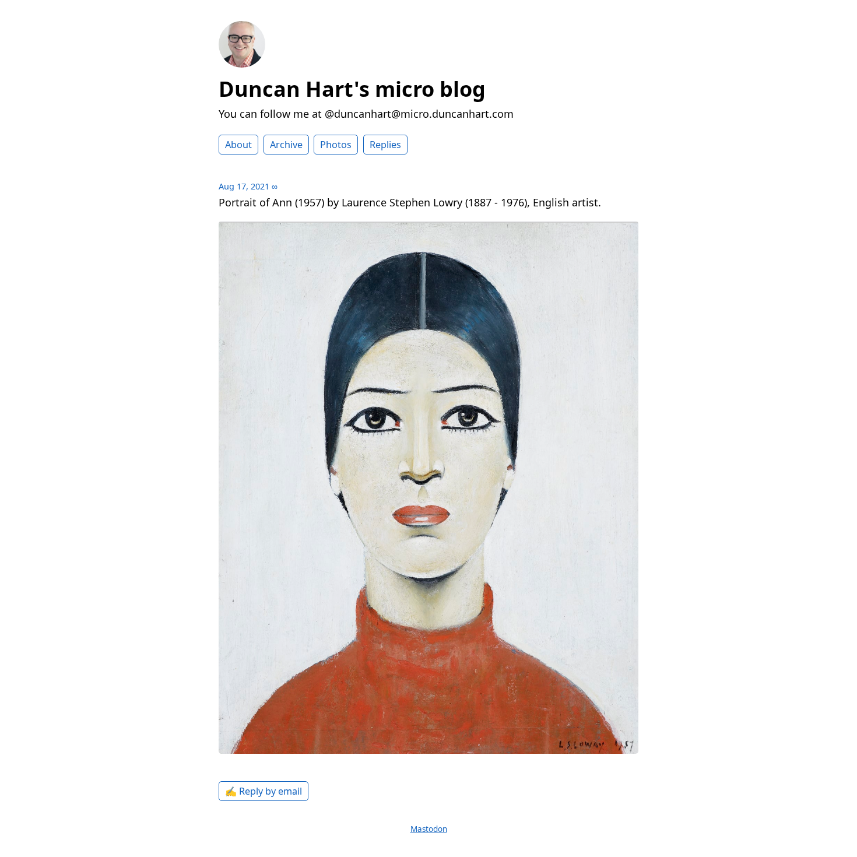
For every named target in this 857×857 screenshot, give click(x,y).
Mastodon (428, 829)
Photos (336, 144)
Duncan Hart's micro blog (352, 89)
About (238, 144)
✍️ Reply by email (263, 791)
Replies (385, 144)
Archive (286, 144)
